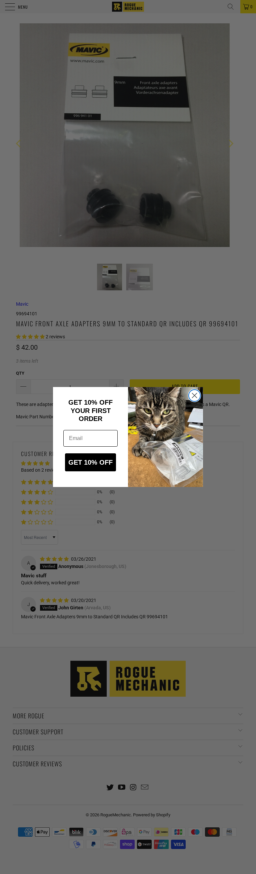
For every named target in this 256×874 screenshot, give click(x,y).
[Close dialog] (194, 395)
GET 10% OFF (90, 462)
